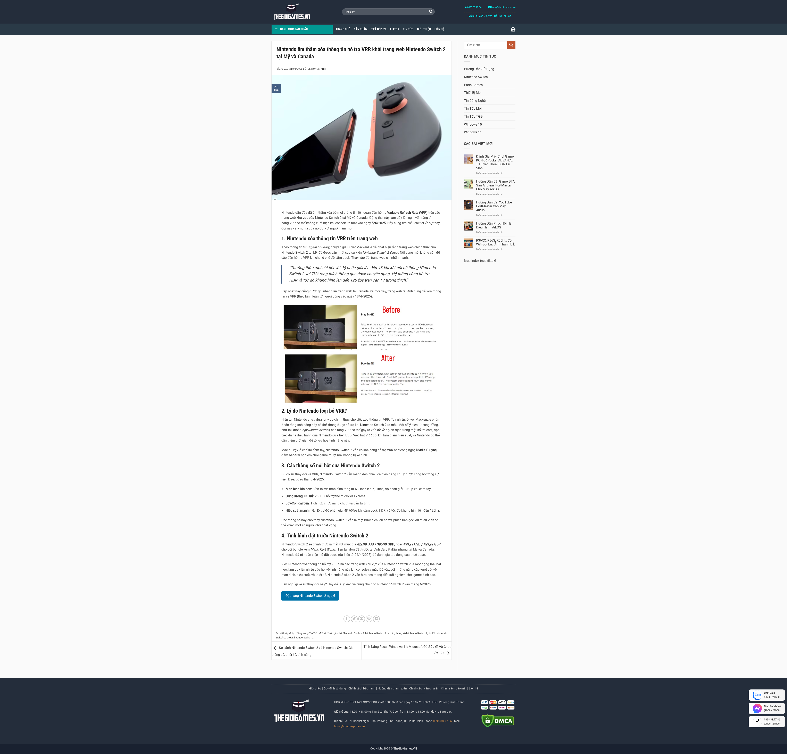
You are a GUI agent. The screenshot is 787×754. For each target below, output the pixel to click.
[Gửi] (430, 11)
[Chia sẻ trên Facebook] (346, 618)
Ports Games (473, 85)
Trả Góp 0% (378, 29)
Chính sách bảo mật (453, 688)
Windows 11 (473, 132)
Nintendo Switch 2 (328, 218)
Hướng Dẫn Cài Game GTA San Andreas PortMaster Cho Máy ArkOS (495, 185)
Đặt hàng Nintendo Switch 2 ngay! (310, 596)
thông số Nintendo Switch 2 (411, 633)
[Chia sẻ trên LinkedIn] (376, 618)
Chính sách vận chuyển (424, 688)
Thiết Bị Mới (472, 93)
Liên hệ (473, 688)
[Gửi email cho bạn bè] (361, 618)
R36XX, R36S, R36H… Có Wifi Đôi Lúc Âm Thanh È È (495, 242)
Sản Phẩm (360, 29)
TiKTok (394, 29)
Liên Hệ (439, 29)
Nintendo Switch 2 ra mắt (379, 633)
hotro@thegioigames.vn (349, 726)
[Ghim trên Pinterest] (369, 618)
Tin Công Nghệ (475, 101)
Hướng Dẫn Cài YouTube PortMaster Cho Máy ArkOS (494, 206)
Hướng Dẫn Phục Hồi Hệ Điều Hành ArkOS (493, 225)
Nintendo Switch (476, 77)
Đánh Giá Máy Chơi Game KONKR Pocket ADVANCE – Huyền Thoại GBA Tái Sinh (495, 162)
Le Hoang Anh (317, 69)
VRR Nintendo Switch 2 (300, 637)
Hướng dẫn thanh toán (392, 688)
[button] (513, 29)
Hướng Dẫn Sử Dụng (479, 69)
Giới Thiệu (424, 29)
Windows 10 (473, 124)
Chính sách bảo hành (361, 688)
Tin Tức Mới (316, 633)
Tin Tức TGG (473, 116)
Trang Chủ (343, 29)
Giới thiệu (315, 688)
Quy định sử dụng (335, 688)
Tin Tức (408, 29)
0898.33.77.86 (474, 7)
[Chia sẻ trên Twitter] (354, 618)
